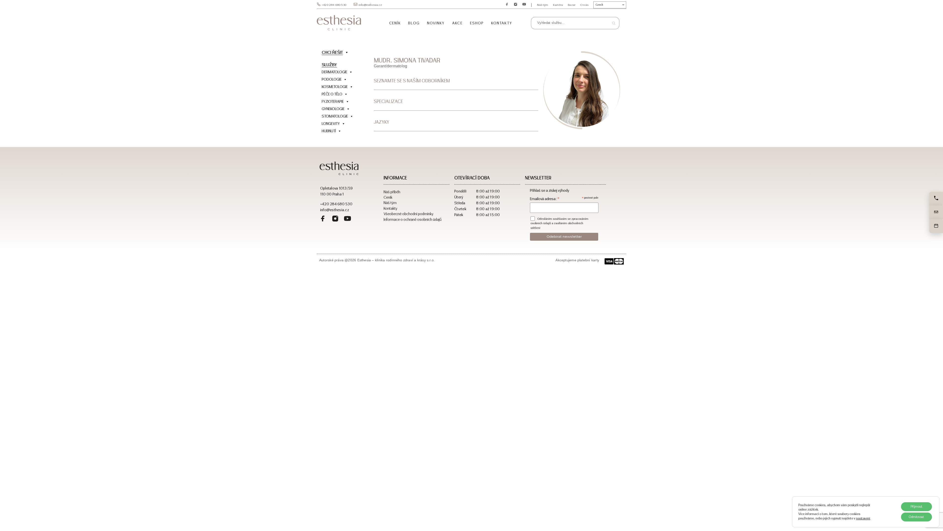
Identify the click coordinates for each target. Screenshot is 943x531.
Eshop (477, 23)
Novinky (436, 23)
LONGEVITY (331, 123)
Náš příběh (392, 192)
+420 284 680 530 (334, 5)
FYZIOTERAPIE (333, 101)
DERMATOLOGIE (334, 72)
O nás (584, 5)
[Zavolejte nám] (936, 199)
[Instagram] (515, 4)
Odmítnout (916, 517)
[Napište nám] (936, 212)
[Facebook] (507, 4)
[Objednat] (936, 226)
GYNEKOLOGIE (333, 108)
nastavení (863, 518)
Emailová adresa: (544, 199)
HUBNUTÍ (329, 131)
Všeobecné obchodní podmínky (408, 213)
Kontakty (501, 23)
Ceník (395, 23)
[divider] (339, 138)
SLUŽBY (329, 64)
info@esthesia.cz (370, 5)
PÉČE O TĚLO (332, 94)
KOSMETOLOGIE (335, 86)
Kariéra (558, 5)
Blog (413, 23)
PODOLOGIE (332, 79)
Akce (457, 23)
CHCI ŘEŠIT (332, 52)
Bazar (571, 5)
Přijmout (916, 506)
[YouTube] (524, 4)
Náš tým (542, 5)
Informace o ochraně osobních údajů (413, 219)
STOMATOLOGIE (335, 116)
